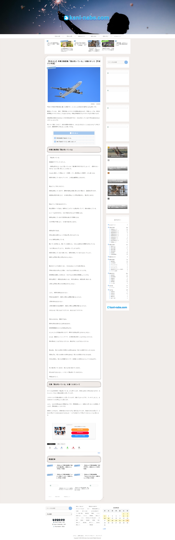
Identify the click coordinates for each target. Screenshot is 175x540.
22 (123, 520)
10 (104, 518)
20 (116, 520)
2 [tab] (87, 54)
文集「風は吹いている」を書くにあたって (66, 141)
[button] (79, 448)
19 (112, 520)
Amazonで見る (80, 429)
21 (120, 520)
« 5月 (104, 528)
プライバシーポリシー (89, 535)
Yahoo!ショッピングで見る (80, 435)
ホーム (74, 535)
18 (108, 520)
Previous (45, 46)
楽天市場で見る (80, 432)
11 (108, 518)
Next (129, 46)
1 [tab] (85, 54)
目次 (73, 133)
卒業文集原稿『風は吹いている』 (64, 138)
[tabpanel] (53, 46)
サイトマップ (99, 535)
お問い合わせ (80, 535)
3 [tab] (89, 54)
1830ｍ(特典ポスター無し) (80, 426)
